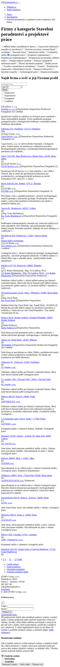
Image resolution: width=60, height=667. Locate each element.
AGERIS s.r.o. (7, 463)
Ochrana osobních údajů (17, 572)
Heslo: (4, 609)
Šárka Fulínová (8, 328)
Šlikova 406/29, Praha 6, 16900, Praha (18, 396)
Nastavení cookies (9, 664)
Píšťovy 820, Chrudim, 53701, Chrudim (19, 534)
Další (19, 559)
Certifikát (8, 101)
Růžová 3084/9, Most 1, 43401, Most (17, 458)
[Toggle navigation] (19, 3)
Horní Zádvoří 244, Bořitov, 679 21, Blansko (21, 183)
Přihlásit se (11, 7)
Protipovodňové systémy (20, 60)
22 (16, 559)
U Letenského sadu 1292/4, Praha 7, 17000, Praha (23, 419)
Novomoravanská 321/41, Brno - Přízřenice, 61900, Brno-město (29, 293)
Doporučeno (9, 95)
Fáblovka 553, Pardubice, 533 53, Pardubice (20, 129)
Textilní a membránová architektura (19, 66)
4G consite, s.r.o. (8, 384)
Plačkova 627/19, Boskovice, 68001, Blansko (21, 265)
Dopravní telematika (50, 72)
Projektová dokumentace (39, 55)
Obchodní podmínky (16, 569)
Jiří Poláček (6, 345)
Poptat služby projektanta (12, 241)
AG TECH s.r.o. (8, 443)
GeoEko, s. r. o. (8, 109)
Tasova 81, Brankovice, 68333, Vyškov (18, 208)
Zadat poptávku (14, 9)
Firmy (9, 14)
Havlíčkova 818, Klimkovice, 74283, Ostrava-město (24, 235)
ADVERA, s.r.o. (8, 424)
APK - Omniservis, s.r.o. (12, 540)
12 (10, 559)
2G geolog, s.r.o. (8, 367)
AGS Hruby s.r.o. (9, 246)
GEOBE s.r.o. (7, 191)
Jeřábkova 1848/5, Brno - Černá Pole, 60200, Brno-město (26, 475)
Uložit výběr (25, 664)
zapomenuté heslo (9, 614)
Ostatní (41, 66)
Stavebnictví (12, 17)
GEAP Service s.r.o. (10, 166)
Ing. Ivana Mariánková (11, 216)
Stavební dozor (19, 52)
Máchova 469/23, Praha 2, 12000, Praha (19, 515)
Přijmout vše (38, 664)
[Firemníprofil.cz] (9, 2)
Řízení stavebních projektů (31, 63)
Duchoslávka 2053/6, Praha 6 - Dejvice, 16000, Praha (25, 498)
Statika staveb (51, 63)
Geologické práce (17, 55)
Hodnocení (9, 93)
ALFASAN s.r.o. (8, 520)
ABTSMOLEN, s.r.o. (10, 401)
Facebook (5, 589)
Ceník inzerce (13, 564)
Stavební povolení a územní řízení (40, 49)
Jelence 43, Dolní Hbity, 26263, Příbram (19, 340)
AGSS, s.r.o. (6, 503)
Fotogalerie (9, 98)
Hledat (4, 90)
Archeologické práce (29, 72)
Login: (4, 606)
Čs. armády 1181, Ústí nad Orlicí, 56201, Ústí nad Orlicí (26, 379)
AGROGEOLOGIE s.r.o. (12, 480)
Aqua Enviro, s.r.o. (9, 136)
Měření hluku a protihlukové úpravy (20, 46)
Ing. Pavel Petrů (8, 300)
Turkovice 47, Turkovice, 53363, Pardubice (20, 362)
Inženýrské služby (37, 52)
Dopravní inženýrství (43, 69)
